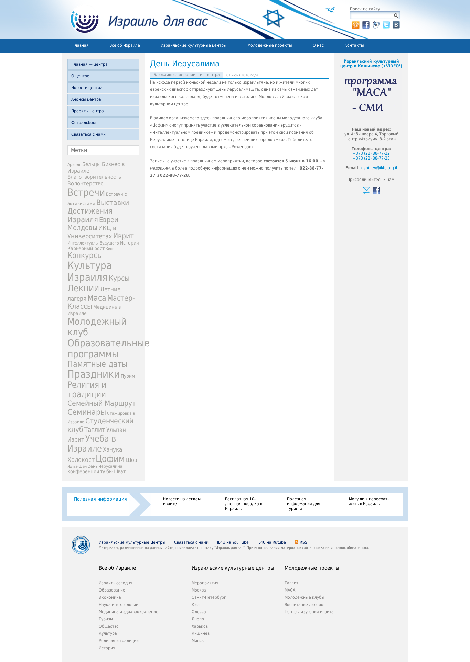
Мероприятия (205, 582)
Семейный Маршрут (101, 403)
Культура (108, 633)
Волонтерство (85, 183)
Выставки (112, 202)
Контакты (354, 45)
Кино (110, 249)
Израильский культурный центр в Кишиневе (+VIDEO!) (371, 63)
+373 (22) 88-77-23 (371, 158)
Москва (199, 590)
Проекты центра (87, 111)
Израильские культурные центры (194, 45)
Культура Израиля (89, 271)
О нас (318, 45)
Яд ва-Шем (77, 466)
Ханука (112, 449)
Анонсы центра (86, 99)
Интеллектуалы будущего (93, 243)
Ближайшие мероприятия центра (186, 74)
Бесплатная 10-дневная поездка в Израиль (243, 504)
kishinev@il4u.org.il (379, 167)
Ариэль (74, 164)
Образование (112, 590)
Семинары (86, 412)
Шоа (131, 460)
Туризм (106, 619)
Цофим (110, 459)
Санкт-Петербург (209, 597)
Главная (80, 45)
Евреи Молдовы (92, 224)
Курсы (119, 278)
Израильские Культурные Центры (132, 542)
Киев (196, 604)
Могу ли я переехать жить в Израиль (369, 501)
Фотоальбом (83, 122)
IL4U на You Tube (233, 542)
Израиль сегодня (115, 582)
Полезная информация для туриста (303, 504)
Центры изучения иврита (309, 611)
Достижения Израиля (90, 215)
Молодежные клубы (304, 597)
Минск (198, 640)
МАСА (290, 590)
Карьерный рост (86, 248)
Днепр (198, 619)
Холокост (81, 459)
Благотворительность (94, 177)
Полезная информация (100, 499)
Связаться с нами (88, 134)
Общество (109, 626)
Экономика (110, 597)
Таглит (94, 430)
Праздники (93, 374)
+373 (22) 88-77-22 (371, 153)
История (129, 243)
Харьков (200, 626)
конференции (83, 471)
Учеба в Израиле (91, 444)
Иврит (123, 236)
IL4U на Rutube (271, 542)
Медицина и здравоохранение (128, 611)
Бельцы (91, 164)
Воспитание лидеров (305, 604)
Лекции (83, 288)
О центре (80, 76)
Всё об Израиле (124, 45)
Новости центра (87, 87)
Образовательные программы (108, 348)
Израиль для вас (135, 19)
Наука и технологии (118, 604)
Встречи (86, 192)
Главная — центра (89, 64)
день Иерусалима (105, 466)
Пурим (128, 376)
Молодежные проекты (269, 45)
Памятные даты (97, 363)
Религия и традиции (86, 389)
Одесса (199, 611)
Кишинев (201, 633)
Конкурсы (85, 255)
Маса (96, 297)
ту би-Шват (113, 471)
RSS (303, 542)
